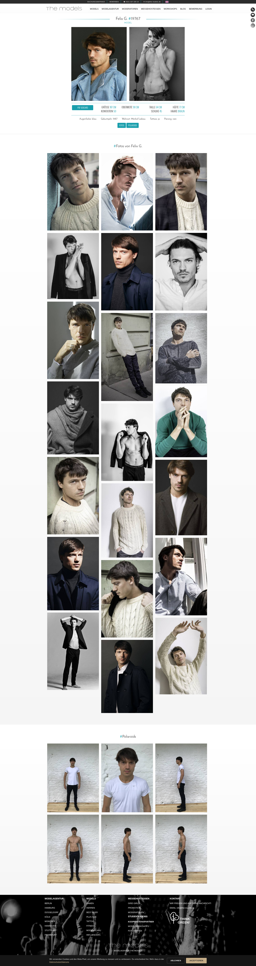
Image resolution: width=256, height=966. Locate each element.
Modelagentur (110, 9)
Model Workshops (138, 926)
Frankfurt (51, 935)
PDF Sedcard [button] (82, 107)
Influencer (92, 935)
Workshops (170, 9)
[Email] (253, 15)
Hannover (50, 926)
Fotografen (135, 931)
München (50, 921)
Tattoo (90, 921)
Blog (183, 9)
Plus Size (91, 917)
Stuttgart (51, 930)
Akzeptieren (196, 961)
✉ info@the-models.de (152, 2)
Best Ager (92, 912)
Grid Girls (134, 903)
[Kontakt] (253, 9)
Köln (47, 917)
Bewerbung (195, 9)
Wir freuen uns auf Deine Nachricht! (190, 903)
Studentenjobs (137, 916)
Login (208, 9)
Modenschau (93, 930)
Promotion (134, 908)
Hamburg (50, 908)
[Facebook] (253, 20)
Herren (90, 908)
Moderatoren (130, 9)
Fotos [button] (121, 125)
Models (94, 9)
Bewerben (114, 2)
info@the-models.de (185, 908)
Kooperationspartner (141, 922)
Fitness (90, 926)
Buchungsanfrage (96, 2)
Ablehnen (176, 961)
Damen (90, 903)
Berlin (48, 903)
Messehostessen (151, 9)
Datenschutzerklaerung (59, 962)
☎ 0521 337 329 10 (131, 2)
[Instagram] (253, 26)
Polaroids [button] (132, 125)
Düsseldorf (51, 912)
